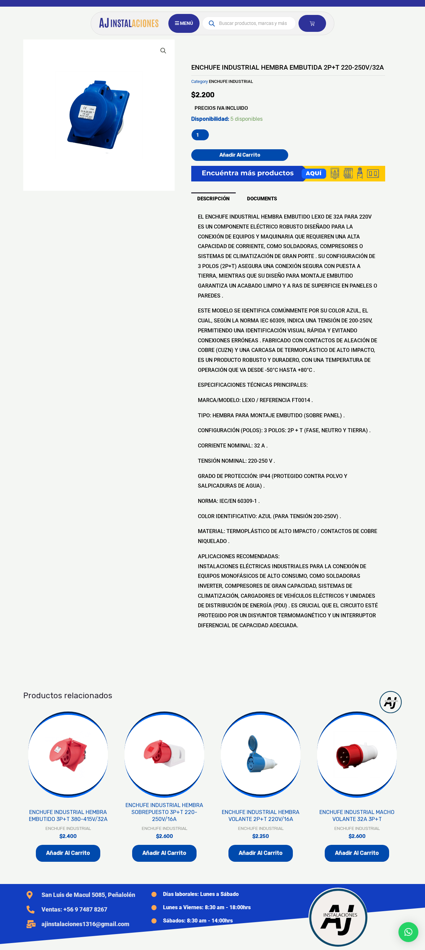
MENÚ (186, 23)
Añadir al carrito (239, 155)
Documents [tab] (262, 199)
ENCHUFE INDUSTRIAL (231, 81)
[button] (163, 51)
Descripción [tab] (213, 199)
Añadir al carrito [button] (68, 853)
